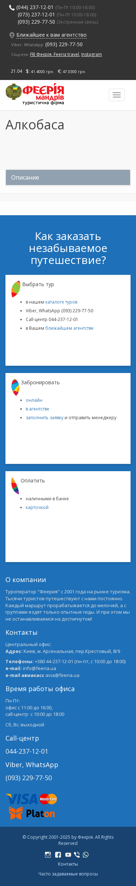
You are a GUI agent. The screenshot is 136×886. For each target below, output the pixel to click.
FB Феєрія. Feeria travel (54, 54)
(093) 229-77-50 (58, 21)
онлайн (34, 400)
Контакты (68, 864)
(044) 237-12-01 (35, 7)
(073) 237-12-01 (36, 14)
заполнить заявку (44, 417)
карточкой (37, 507)
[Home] (35, 92)
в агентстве (37, 409)
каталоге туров (61, 302)
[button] (12, 34)
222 (49, 855)
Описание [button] (25, 177)
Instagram (91, 54)
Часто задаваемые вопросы (68, 874)
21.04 (16, 71)
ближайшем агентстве (69, 328)
